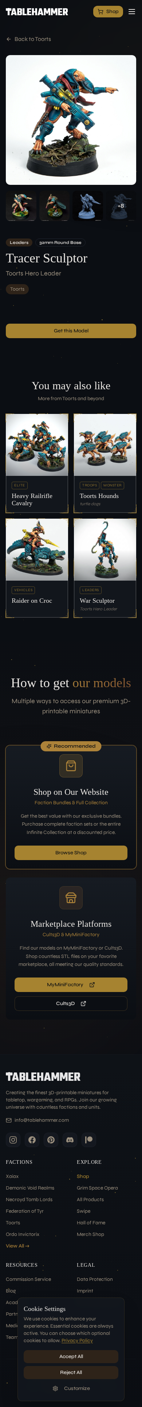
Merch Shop (90, 1234)
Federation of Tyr (25, 1211)
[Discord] (70, 1140)
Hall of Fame (91, 1223)
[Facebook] (32, 1140)
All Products (90, 1199)
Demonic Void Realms (30, 1188)
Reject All (71, 1372)
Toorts (17, 289)
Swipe (83, 1211)
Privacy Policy (77, 1340)
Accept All (71, 1356)
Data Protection (95, 1279)
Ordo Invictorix (22, 1234)
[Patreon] (89, 1140)
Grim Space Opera (97, 1188)
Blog (11, 1291)
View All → (17, 1246)
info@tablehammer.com (42, 1120)
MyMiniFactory (65, 984)
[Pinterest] (51, 1140)
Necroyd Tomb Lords (29, 1199)
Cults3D (65, 1003)
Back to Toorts (33, 39)
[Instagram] (13, 1140)
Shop (83, 1176)
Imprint (85, 1291)
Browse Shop (71, 853)
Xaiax (12, 1176)
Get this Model (71, 331)
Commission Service (28, 1279)
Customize (77, 1388)
